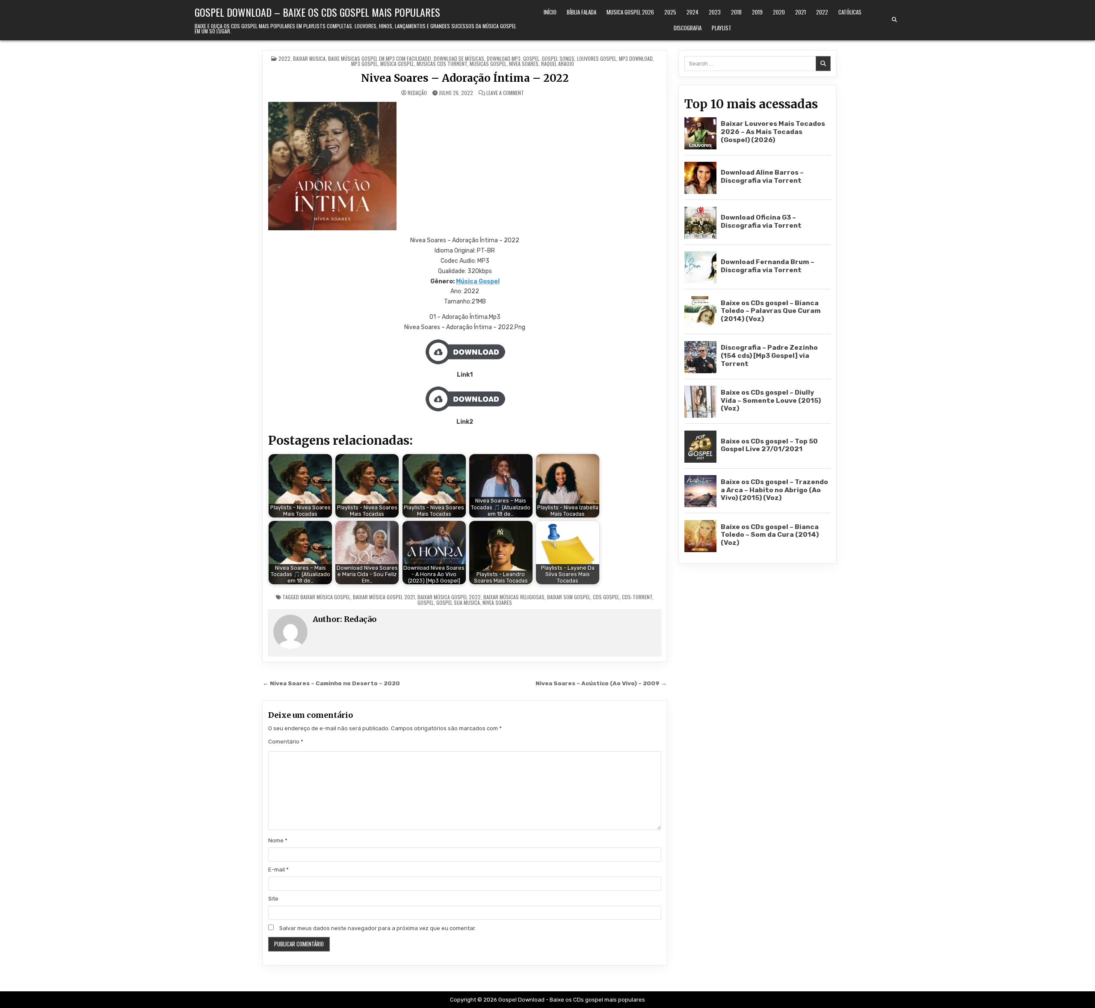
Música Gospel (478, 281)
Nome (277, 840)
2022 (822, 12)
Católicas (849, 12)
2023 (715, 12)
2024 (692, 12)
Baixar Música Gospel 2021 (384, 597)
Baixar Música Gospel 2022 (449, 597)
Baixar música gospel (325, 597)
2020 (779, 12)
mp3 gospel (364, 63)
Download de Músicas (459, 58)
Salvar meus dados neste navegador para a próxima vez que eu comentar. (377, 928)
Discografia (687, 28)
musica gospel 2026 (630, 12)
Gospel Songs (558, 58)
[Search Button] (894, 19)
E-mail (278, 869)
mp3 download (636, 58)
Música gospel (397, 63)
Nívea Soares (524, 63)
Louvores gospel (596, 58)
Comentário (285, 741)
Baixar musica (309, 58)
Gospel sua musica (458, 602)
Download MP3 (504, 58)
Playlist (721, 28)
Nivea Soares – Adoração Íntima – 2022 (465, 78)
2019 (757, 12)
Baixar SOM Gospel (568, 597)
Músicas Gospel (488, 63)
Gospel (531, 58)
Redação (417, 92)
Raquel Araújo (557, 63)
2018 (736, 12)
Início (550, 12)
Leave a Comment (505, 92)
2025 (670, 12)
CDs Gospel (606, 597)
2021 (800, 12)
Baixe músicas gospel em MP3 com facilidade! (379, 58)
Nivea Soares (497, 602)
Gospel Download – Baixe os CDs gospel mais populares (317, 12)
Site (273, 898)
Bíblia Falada (581, 12)
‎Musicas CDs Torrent (442, 63)
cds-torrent (637, 597)
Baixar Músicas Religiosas (514, 597)
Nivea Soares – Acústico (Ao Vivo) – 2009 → (601, 683)
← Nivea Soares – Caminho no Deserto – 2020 (331, 683)
